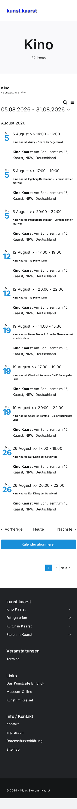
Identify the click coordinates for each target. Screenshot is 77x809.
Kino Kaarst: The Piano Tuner (30, 260)
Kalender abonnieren (39, 544)
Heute (38, 529)
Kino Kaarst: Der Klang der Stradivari (35, 456)
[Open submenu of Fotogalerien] (69, 618)
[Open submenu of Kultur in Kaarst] (69, 626)
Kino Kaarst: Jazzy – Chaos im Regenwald (38, 142)
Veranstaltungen (11, 92)
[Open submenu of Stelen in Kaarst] (69, 635)
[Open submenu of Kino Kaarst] (69, 609)
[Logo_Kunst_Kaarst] (21, 10)
